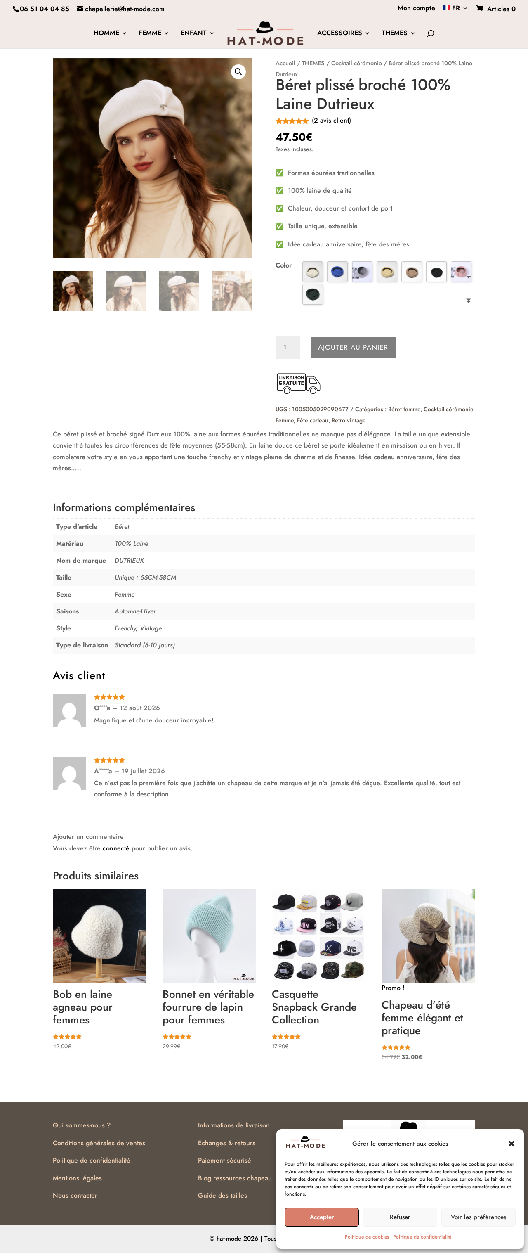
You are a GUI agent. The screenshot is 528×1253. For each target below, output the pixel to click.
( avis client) (331, 120)
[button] (511, 1143)
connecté (116, 848)
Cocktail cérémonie (356, 63)
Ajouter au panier (353, 347)
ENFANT (194, 34)
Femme (285, 420)
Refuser (400, 1217)
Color (284, 265)
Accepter (322, 1217)
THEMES (395, 34)
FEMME (150, 34)
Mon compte (416, 9)
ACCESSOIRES (339, 34)
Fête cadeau (312, 420)
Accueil (285, 63)
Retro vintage (349, 420)
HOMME (106, 34)
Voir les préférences (478, 1217)
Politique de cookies (367, 1237)
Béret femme (404, 409)
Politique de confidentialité (422, 1237)
